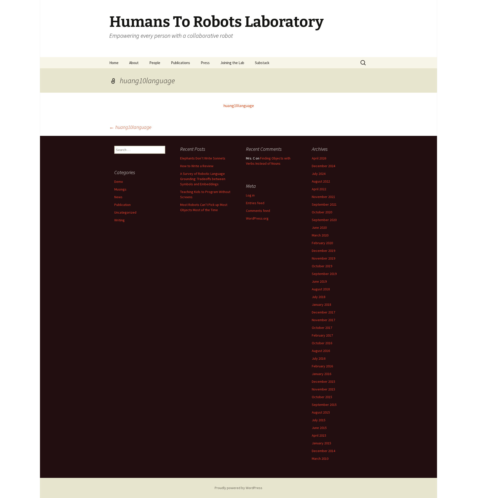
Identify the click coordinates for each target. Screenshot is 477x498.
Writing (119, 220)
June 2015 (319, 427)
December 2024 (323, 166)
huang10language (238, 105)
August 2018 (321, 289)
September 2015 (324, 404)
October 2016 (322, 343)
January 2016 (321, 374)
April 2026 (319, 158)
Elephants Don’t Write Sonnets (202, 158)
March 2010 (320, 458)
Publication (122, 204)
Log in (250, 195)
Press (205, 62)
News (118, 197)
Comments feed (258, 210)
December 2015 (323, 381)
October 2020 (322, 212)
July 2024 (318, 173)
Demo (118, 181)
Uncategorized (125, 212)
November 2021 (323, 196)
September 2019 (324, 273)
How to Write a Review (196, 166)
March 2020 (320, 235)
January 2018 (321, 304)
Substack (262, 62)
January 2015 (321, 443)
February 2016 (322, 366)
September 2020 (324, 220)
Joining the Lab (232, 62)
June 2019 (319, 281)
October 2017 (322, 327)
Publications (180, 62)
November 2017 (323, 320)
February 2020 (322, 243)
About (134, 62)
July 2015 (318, 420)
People (154, 62)
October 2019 (322, 266)
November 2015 (323, 389)
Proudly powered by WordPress (238, 488)
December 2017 (323, 312)
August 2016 (321, 350)
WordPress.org (257, 218)
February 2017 (322, 335)
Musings (120, 189)
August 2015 (321, 412)
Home (114, 62)
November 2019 (323, 258)
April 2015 (319, 435)
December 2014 (323, 451)
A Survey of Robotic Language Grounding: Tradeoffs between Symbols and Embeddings (202, 178)
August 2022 (321, 181)
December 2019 (323, 250)
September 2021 (324, 204)
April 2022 (319, 189)
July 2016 (318, 358)
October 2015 (322, 397)
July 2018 (318, 297)
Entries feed (255, 203)
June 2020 (319, 227)
